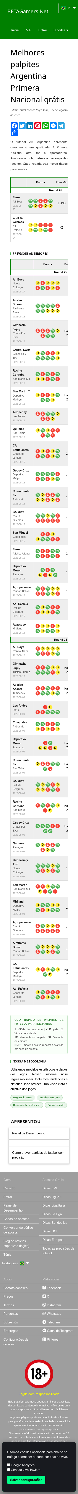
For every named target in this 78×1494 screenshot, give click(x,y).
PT (70, 8)
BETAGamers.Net (28, 11)
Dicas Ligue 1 (52, 1197)
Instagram (53, 1305)
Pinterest (52, 1339)
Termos (8, 1305)
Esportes (59, 30)
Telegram (53, 1322)
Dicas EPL (50, 1188)
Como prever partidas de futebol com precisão (38, 1155)
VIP (28, 30)
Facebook (53, 1288)
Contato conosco (15, 1288)
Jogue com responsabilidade (39, 1394)
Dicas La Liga (52, 1214)
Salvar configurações (26, 1480)
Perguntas (10, 1313)
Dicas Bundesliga (54, 1222)
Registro (9, 1188)
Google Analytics (22, 1465)
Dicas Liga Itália (53, 1205)
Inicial (15, 30)
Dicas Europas (52, 1240)
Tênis (7, 1254)
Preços (8, 1296)
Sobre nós (10, 1322)
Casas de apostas (16, 1219)
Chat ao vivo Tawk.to (25, 1470)
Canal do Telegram (59, 1331)
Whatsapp (53, 1313)
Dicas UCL (50, 1231)
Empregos (10, 1331)
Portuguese (10, 1263)
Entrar (42, 30)
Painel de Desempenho (28, 1133)
